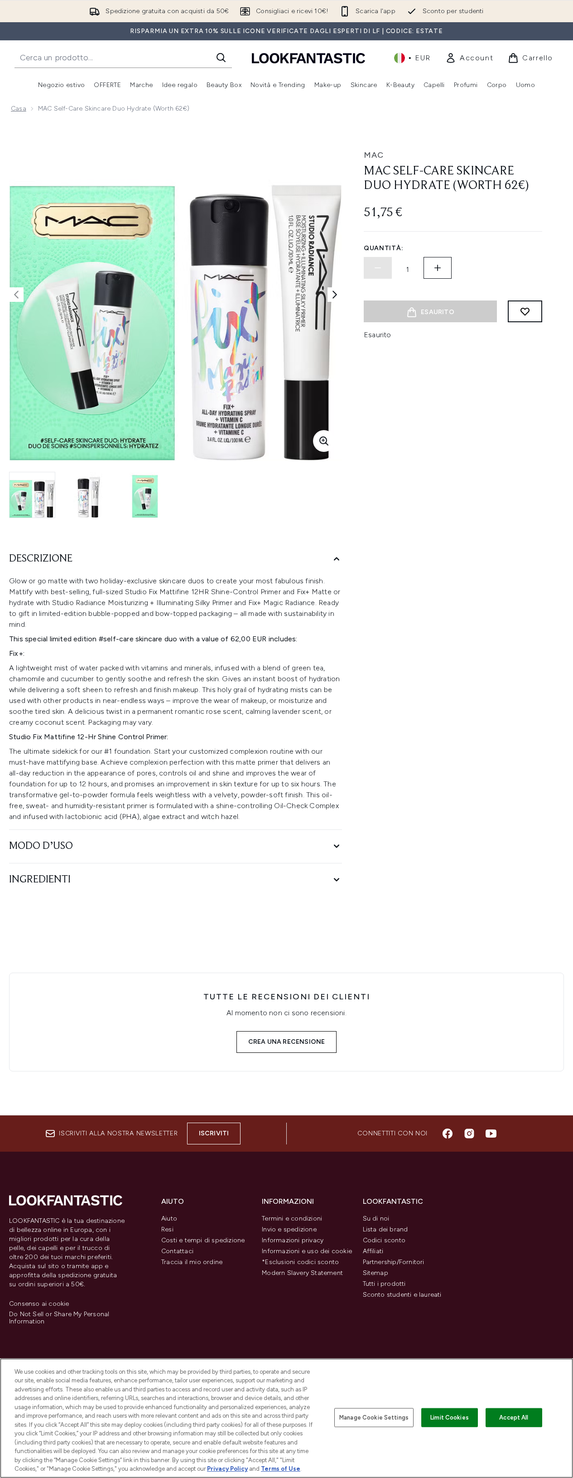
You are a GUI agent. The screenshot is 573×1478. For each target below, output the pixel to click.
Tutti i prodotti (384, 1284)
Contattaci (177, 1251)
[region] (286, 1418)
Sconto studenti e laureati (402, 1295)
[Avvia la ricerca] (221, 58)
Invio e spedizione (289, 1229)
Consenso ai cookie (39, 1304)
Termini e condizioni (292, 1218)
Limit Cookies (449, 1417)
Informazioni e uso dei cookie (307, 1251)
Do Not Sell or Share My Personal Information (59, 1318)
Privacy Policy (227, 1468)
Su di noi (376, 1218)
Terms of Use (280, 1468)
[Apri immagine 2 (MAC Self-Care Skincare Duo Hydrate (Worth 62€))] (88, 495)
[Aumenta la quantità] (438, 268)
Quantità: (383, 248)
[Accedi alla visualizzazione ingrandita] (324, 441)
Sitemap (375, 1273)
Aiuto (169, 1218)
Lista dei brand (385, 1229)
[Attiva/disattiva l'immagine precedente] (16, 294)
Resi (167, 1229)
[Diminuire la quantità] (378, 268)
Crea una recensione (286, 1042)
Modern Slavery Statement (302, 1273)
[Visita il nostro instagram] (469, 1133)
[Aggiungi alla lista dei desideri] (525, 311)
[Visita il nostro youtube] (491, 1133)
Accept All (513, 1417)
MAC (374, 155)
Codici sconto (384, 1240)
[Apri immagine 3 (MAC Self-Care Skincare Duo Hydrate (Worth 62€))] (145, 495)
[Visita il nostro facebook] (447, 1133)
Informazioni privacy (292, 1240)
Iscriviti (214, 1133)
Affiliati (373, 1251)
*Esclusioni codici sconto (300, 1262)
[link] (469, 58)
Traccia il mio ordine (191, 1262)
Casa (18, 108)
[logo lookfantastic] (308, 57)
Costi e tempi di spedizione (203, 1240)
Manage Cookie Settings (374, 1417)
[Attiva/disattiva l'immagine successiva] (334, 294)
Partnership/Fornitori (393, 1262)
